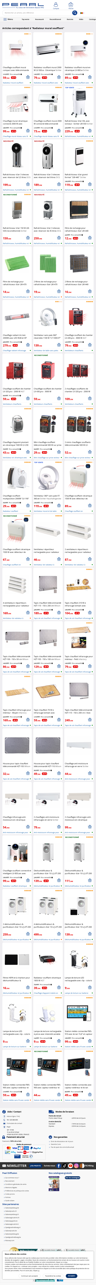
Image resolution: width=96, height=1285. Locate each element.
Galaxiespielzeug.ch (12, 1214)
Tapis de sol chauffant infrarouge (47, 618)
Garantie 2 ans (56, 1144)
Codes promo (10, 1194)
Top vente (25, 19)
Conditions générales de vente (15, 1184)
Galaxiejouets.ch (11, 1211)
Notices (8, 1197)
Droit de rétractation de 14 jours (62, 1141)
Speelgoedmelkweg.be (13, 1237)
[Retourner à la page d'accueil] (23, 6)
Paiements (11, 1141)
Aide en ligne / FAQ (13, 1116)
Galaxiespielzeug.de (12, 1208)
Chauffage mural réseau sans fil (15, 136)
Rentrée (70, 19)
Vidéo (81, 19)
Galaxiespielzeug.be (12, 1234)
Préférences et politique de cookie (17, 1191)
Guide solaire (9, 1200)
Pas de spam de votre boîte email (62, 1147)
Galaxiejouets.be (11, 1231)
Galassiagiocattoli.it (12, 1224)
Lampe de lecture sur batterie (76, 993)
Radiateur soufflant (10, 511)
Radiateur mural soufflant (13, 83)
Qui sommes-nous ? (12, 1178)
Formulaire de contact (14, 1123)
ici (38, 1270)
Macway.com (9, 1240)
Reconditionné (55, 19)
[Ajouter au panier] (28, 77)
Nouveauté (39, 19)
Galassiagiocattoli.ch (12, 1218)
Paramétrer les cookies (53, 1276)
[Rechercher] (74, 12)
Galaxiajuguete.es (11, 1221)
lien (66, 1262)
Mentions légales (11, 1187)
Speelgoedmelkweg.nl (12, 1227)
